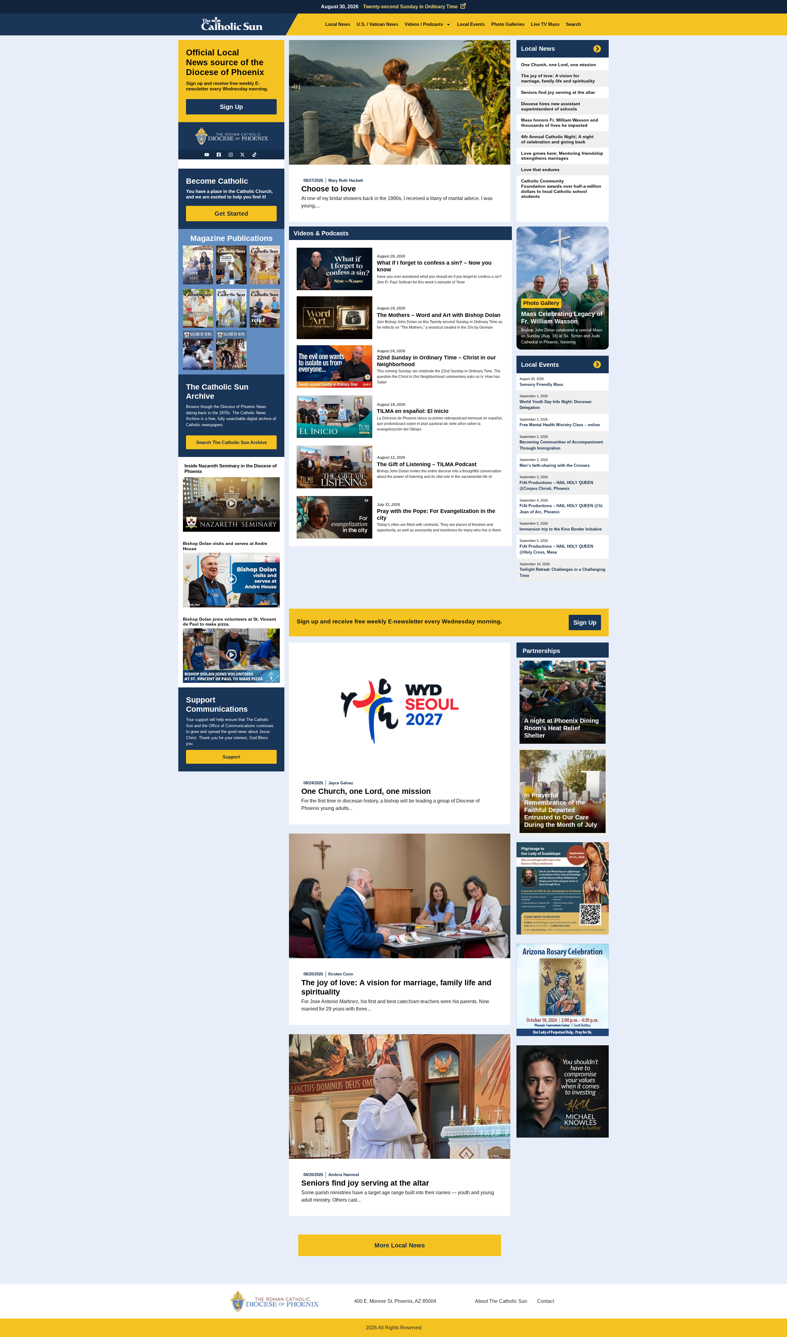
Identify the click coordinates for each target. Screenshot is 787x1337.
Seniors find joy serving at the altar (365, 1183)
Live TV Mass (545, 24)
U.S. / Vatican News (377, 24)
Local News (337, 24)
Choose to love (328, 188)
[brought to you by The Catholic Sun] (399, 102)
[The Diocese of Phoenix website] (274, 1301)
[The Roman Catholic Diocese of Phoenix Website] (231, 136)
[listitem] (198, 265)
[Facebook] (219, 154)
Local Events (471, 24)
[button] (231, 504)
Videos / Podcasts (424, 24)
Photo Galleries (507, 24)
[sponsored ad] (562, 888)
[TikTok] (255, 154)
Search (573, 24)
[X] (243, 154)
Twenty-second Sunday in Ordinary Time (410, 6)
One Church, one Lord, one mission (366, 791)
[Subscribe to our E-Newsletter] (597, 48)
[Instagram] (231, 154)
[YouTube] (207, 154)
